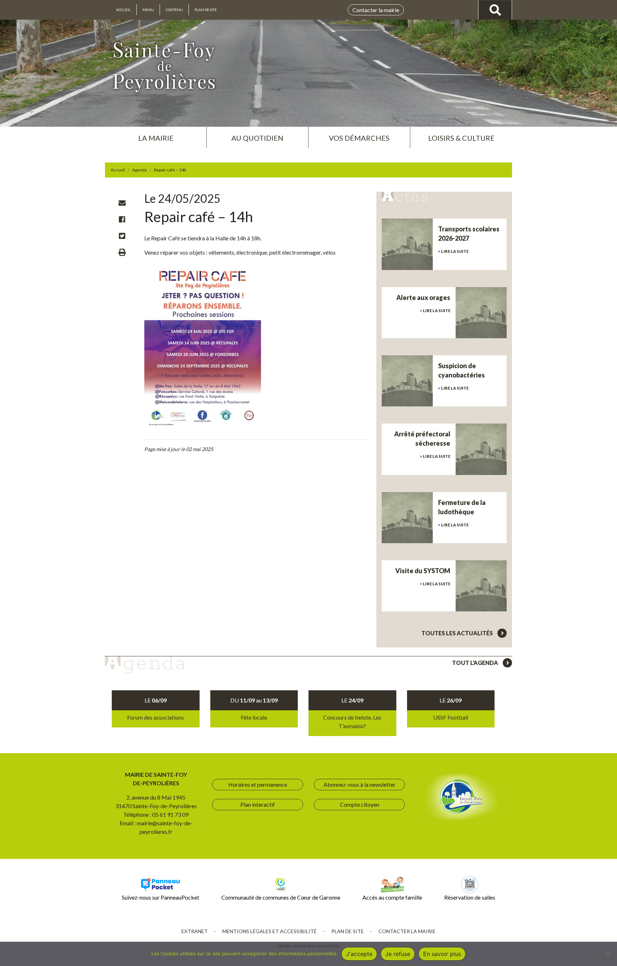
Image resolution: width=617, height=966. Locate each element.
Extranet (194, 931)
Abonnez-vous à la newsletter (359, 784)
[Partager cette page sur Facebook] (122, 219)
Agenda (139, 169)
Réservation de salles (469, 897)
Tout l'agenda (475, 662)
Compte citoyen (359, 804)
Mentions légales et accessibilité (269, 931)
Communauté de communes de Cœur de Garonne (280, 897)
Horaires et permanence (257, 784)
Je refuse (397, 953)
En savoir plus (442, 953)
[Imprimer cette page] (122, 252)
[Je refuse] (608, 953)
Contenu (174, 9)
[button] (155, 135)
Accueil (123, 9)
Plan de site (206, 9)
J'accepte (359, 953)
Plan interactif (257, 804)
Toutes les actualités (457, 633)
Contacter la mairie (375, 9)
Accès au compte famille (392, 897)
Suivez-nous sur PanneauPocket (160, 897)
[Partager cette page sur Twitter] (122, 235)
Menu (148, 9)
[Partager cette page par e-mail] (122, 203)
